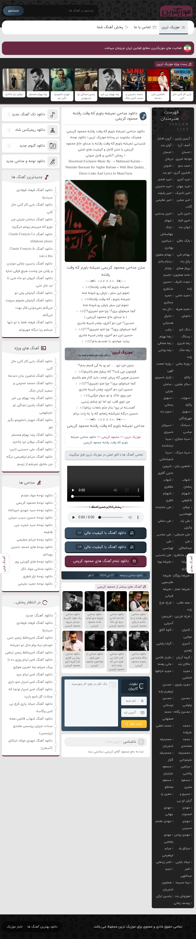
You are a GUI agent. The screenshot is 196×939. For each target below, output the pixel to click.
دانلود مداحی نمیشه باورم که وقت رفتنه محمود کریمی (105, 116)
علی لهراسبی (168, 545)
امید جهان (183, 186)
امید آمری (183, 179)
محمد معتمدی (186, 742)
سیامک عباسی (186, 428)
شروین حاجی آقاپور (165, 469)
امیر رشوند (164, 193)
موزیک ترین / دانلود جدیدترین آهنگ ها (175, 10)
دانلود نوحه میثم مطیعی (35, 539)
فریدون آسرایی (167, 620)
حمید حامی (182, 295)
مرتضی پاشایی (186, 770)
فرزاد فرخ (165, 603)
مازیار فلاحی (163, 657)
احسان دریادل (168, 155)
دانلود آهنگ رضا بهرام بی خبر (32, 398)
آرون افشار (164, 139)
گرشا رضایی (163, 644)
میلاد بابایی (182, 862)
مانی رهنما (164, 664)
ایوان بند (184, 227)
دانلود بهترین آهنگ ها (42, 927)
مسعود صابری (186, 783)
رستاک (185, 336)
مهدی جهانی (168, 811)
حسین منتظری (168, 285)
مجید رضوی (182, 685)
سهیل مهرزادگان (185, 415)
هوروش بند (182, 896)
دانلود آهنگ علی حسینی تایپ (31, 449)
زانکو (187, 377)
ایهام (168, 220)
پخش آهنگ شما (110, 27)
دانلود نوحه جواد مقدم (37, 495)
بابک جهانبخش (166, 230)
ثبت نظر (136, 724)
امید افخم (164, 179)
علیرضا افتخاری (187, 565)
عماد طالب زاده (184, 606)
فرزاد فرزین (182, 616)
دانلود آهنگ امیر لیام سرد (34, 674)
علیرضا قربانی (168, 592)
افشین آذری (182, 173)
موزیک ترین (171, 27)
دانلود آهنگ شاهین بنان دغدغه (30, 376)
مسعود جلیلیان (167, 770)
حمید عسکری (168, 299)
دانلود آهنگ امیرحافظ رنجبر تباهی (29, 652)
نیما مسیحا (183, 883)
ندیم (168, 869)
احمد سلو (184, 166)
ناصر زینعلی (163, 862)
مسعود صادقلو (167, 783)
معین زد (166, 794)
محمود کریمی (110, 437)
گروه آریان (183, 657)
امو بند (167, 173)
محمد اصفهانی (167, 715)
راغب (168, 330)
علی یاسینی (163, 555)
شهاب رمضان (187, 483)
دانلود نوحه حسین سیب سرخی (30, 517)
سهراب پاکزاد (186, 401)
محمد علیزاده (187, 729)
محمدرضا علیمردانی (185, 756)
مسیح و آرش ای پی (184, 797)
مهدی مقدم (163, 821)
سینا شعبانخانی (166, 456)
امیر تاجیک (182, 193)
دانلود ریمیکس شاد (30, 130)
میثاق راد (184, 848)
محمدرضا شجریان (166, 742)
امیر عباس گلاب (184, 203)
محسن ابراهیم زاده (165, 688)
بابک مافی (183, 241)
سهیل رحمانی (168, 401)
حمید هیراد (183, 309)
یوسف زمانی (182, 903)
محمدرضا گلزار (166, 756)
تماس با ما (142, 27)
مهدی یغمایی (168, 838)
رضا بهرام (165, 336)
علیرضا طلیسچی (167, 579)
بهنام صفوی (163, 255)
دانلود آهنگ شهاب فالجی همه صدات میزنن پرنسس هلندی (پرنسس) (31, 726)
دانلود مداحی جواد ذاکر (37, 569)
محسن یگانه (182, 712)
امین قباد (184, 220)
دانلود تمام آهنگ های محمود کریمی (101, 560)
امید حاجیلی (163, 186)
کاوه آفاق (165, 630)
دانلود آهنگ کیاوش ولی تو (34, 293)
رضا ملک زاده (185, 353)
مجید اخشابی (187, 674)
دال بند (167, 309)
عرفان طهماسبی (185, 510)
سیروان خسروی (167, 428)
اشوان (167, 166)
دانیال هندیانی (168, 319)
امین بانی (184, 214)
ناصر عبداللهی (186, 872)
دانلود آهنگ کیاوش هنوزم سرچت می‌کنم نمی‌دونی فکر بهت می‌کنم (29, 308)
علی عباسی (164, 534)
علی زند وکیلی (186, 524)
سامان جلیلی (168, 387)
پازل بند (185, 261)
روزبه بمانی (183, 364)
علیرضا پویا (164, 562)
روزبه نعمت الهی (164, 367)
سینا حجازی (182, 439)
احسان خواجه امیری (184, 155)
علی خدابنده (163, 507)
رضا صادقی (164, 343)
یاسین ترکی (163, 896)
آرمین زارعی (182, 139)
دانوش (185, 316)
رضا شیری (183, 343)
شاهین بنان (182, 466)
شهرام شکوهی (187, 497)
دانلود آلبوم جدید (32, 145)
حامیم (167, 275)
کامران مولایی (187, 633)
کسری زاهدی (187, 647)
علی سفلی (164, 521)
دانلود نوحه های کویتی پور (34, 561)
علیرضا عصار (182, 589)
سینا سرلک (182, 453)
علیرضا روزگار (182, 575)
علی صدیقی (182, 534)
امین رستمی (163, 214)
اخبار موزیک (14, 927)
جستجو (13, 10)
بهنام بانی (183, 255)
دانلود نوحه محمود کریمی (34, 503)
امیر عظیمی (163, 200)
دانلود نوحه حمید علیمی (35, 584)
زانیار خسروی (163, 377)
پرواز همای (183, 268)
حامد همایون (182, 275)
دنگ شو (184, 330)
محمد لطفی (163, 726)
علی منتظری (182, 555)
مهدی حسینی (187, 824)
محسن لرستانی (168, 701)
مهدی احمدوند (187, 811)
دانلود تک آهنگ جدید (28, 114)
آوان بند (166, 145)
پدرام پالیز (164, 261)
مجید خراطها (163, 671)
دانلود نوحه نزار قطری (38, 576)
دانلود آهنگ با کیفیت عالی (101, 532)
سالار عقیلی (182, 384)
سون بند (165, 411)
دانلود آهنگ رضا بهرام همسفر (32, 435)
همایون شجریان (167, 886)
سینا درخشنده (167, 442)
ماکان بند (184, 664)
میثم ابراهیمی (167, 852)
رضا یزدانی (164, 350)
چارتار (167, 268)
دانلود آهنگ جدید (39, 615)
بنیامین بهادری (167, 244)
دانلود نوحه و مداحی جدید (25, 161)
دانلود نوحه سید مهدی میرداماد (30, 510)
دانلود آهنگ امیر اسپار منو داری (30, 682)
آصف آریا (184, 145)
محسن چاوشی (186, 701)
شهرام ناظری (168, 497)
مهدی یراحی (182, 835)
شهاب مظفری (168, 483)
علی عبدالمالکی (185, 545)
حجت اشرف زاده (183, 285)
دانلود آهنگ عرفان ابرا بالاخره (33, 442)
